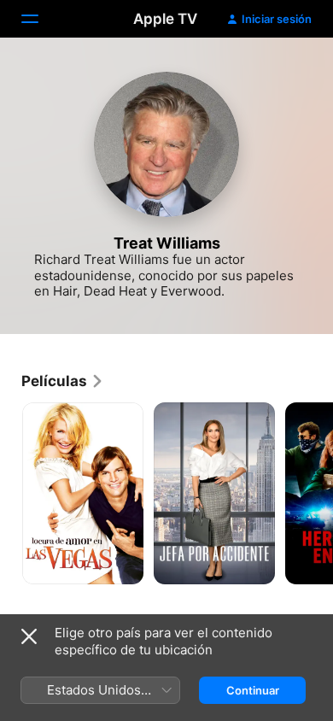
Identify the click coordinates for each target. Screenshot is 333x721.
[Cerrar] (29, 636)
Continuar (252, 690)
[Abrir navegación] (40, 19)
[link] (62, 381)
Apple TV (165, 18)
